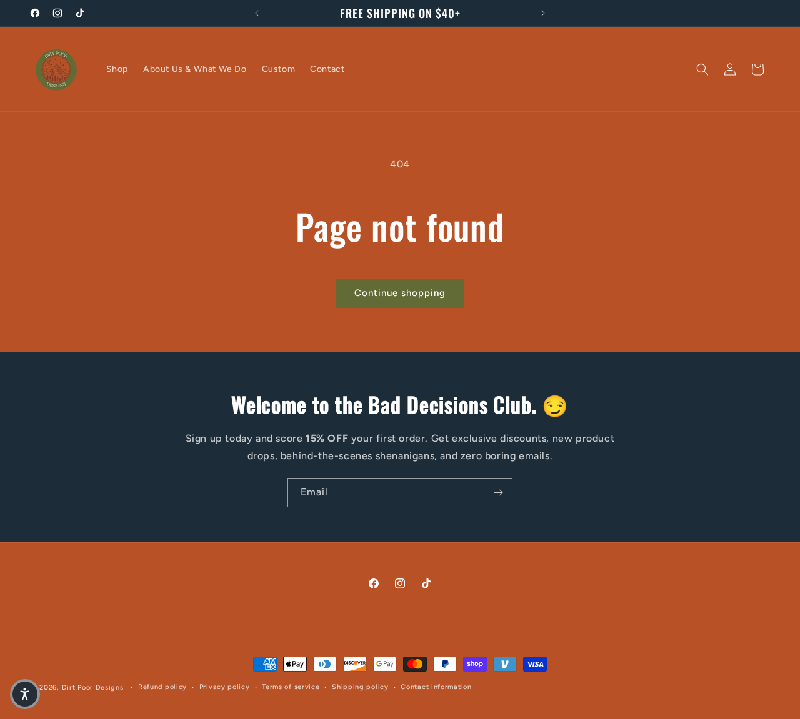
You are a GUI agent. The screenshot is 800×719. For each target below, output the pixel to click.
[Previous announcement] (257, 13)
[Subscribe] (498, 492)
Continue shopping (400, 293)
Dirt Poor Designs (94, 687)
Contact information (436, 687)
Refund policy (162, 687)
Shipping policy (360, 687)
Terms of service (290, 687)
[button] (702, 69)
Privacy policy (224, 687)
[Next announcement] (543, 13)
